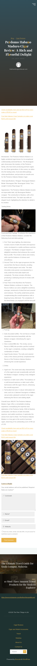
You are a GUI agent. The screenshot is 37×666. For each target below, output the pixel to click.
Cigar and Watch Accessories (18, 629)
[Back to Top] (29, 658)
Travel (18, 634)
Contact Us (18, 647)
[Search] (24, 651)
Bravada (18, 659)
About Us (18, 642)
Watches (18, 638)
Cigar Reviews (20, 38)
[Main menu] (34, 4)
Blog (12, 38)
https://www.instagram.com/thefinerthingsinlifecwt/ (18, 597)
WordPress (26, 659)
